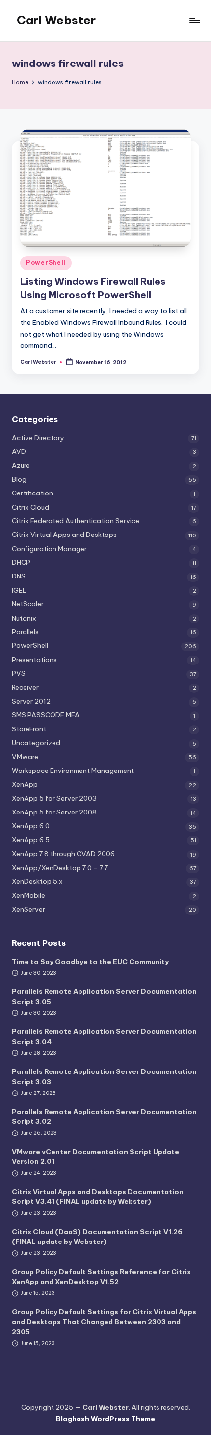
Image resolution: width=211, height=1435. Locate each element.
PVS (19, 673)
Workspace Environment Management (73, 770)
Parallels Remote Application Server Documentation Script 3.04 (104, 1036)
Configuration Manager (49, 548)
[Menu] (194, 20)
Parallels (25, 631)
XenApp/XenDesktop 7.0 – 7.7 (60, 867)
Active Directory (38, 437)
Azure (21, 465)
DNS (19, 576)
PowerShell (46, 262)
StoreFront (29, 729)
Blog (19, 479)
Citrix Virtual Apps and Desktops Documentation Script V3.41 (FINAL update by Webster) (98, 1196)
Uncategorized (36, 742)
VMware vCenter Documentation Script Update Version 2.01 (95, 1156)
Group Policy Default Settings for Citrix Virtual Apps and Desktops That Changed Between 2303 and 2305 (104, 1321)
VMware (25, 756)
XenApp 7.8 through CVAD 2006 (63, 853)
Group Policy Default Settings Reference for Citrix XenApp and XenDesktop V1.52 (101, 1276)
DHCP (21, 562)
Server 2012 (31, 701)
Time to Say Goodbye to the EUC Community (90, 961)
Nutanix (24, 618)
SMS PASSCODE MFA (45, 714)
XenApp (25, 784)
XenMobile (28, 895)
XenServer (28, 909)
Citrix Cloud (30, 507)
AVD (19, 451)
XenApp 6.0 (31, 825)
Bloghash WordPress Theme (105, 1418)
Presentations (34, 659)
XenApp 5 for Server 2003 (54, 798)
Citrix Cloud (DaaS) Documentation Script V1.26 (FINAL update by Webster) (97, 1236)
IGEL (19, 590)
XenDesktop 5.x (37, 881)
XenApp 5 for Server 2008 (54, 812)
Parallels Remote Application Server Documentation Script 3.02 (104, 1116)
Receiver (25, 687)
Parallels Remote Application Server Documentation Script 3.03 (104, 1076)
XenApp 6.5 (31, 839)
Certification (32, 493)
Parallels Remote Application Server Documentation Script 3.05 (104, 996)
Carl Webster (56, 20)
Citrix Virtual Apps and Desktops (64, 534)
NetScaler (28, 604)
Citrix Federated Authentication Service (75, 520)
